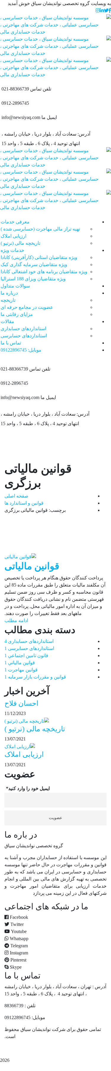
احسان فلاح (21, 703)
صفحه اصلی (16, 495)
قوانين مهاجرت (21, 669)
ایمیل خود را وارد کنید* (28, 788)
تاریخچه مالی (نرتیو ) (34, 729)
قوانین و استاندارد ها (24, 503)
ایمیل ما (49, 117)
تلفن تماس (40, 88)
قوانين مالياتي (19, 662)
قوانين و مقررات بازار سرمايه (35, 676)
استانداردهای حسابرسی (29, 648)
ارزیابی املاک (24, 754)
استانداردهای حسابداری (29, 641)
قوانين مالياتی (31, 566)
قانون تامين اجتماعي (26, 655)
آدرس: (84, 133)
